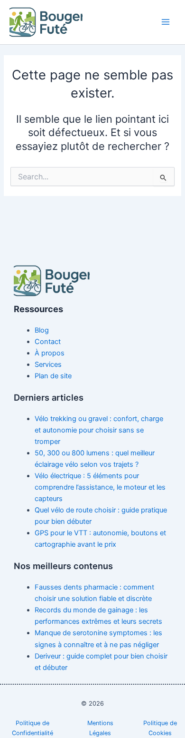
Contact (48, 341)
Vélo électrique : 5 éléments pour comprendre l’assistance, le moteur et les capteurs (100, 487)
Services (48, 364)
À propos (50, 353)
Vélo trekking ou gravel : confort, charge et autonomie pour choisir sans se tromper (99, 430)
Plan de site (53, 376)
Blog (42, 330)
